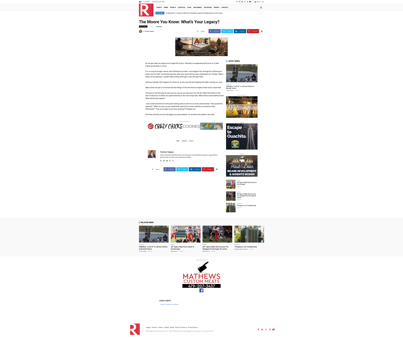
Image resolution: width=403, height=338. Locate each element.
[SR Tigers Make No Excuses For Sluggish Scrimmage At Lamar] (231, 196)
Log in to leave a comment (169, 304)
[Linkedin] (242, 1)
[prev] (259, 13)
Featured (239, 203)
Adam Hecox (174, 251)
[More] (262, 31)
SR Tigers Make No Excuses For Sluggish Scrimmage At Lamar (246, 195)
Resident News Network (241, 249)
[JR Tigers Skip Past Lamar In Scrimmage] (231, 184)
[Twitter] (247, 1)
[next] (262, 13)
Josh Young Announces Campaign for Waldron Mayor (182, 13)
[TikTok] (244, 1)
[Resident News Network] (146, 9)
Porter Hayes (229, 90)
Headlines (143, 26)
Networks (228, 84)
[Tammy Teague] (141, 31)
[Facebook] (237, 1)
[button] (261, 7)
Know (191, 141)
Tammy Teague (149, 31)
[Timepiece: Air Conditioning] (231, 207)
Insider (239, 180)
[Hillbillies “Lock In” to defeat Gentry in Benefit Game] (242, 73)
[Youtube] (250, 1)
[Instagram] (239, 1)
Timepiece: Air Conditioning (246, 205)
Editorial (184, 141)
